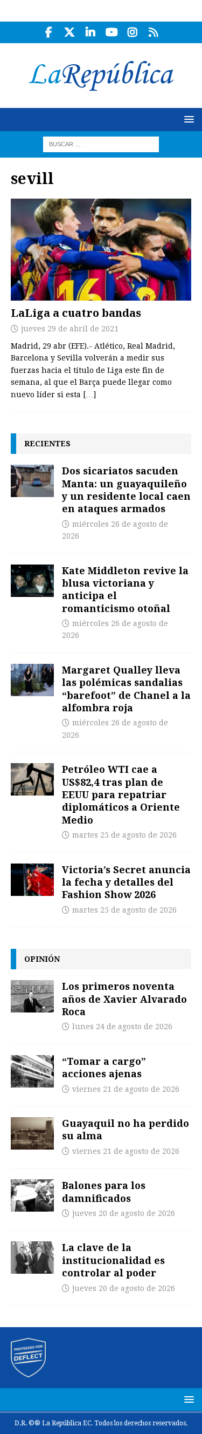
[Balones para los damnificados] (32, 1195)
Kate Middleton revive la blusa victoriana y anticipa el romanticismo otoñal (125, 589)
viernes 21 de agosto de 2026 (125, 1089)
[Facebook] (48, 32)
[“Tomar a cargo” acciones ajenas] (32, 1071)
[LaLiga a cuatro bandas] (101, 249)
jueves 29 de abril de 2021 (70, 328)
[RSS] (153, 32)
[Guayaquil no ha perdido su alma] (32, 1133)
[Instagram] (132, 32)
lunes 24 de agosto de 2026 (122, 1026)
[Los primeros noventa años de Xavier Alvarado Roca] (32, 996)
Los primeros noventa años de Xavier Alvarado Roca (124, 999)
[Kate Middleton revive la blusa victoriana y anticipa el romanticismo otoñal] (32, 581)
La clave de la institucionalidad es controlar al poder (113, 1260)
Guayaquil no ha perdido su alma (125, 1129)
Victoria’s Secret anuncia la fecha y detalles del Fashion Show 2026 (126, 882)
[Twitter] (69, 32)
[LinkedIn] (90, 32)
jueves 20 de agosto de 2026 (123, 1213)
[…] (89, 394)
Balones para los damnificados (103, 1191)
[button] (187, 119)
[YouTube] (111, 32)
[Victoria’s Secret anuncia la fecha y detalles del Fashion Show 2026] (32, 880)
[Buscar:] (101, 143)
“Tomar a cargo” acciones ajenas (104, 1067)
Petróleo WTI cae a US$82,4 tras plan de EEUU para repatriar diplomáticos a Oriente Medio (121, 794)
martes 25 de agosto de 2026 (124, 835)
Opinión (42, 959)
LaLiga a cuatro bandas (76, 312)
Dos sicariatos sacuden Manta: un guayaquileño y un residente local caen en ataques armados (126, 489)
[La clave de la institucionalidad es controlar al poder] (32, 1257)
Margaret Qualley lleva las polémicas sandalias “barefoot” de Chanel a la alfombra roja (126, 688)
